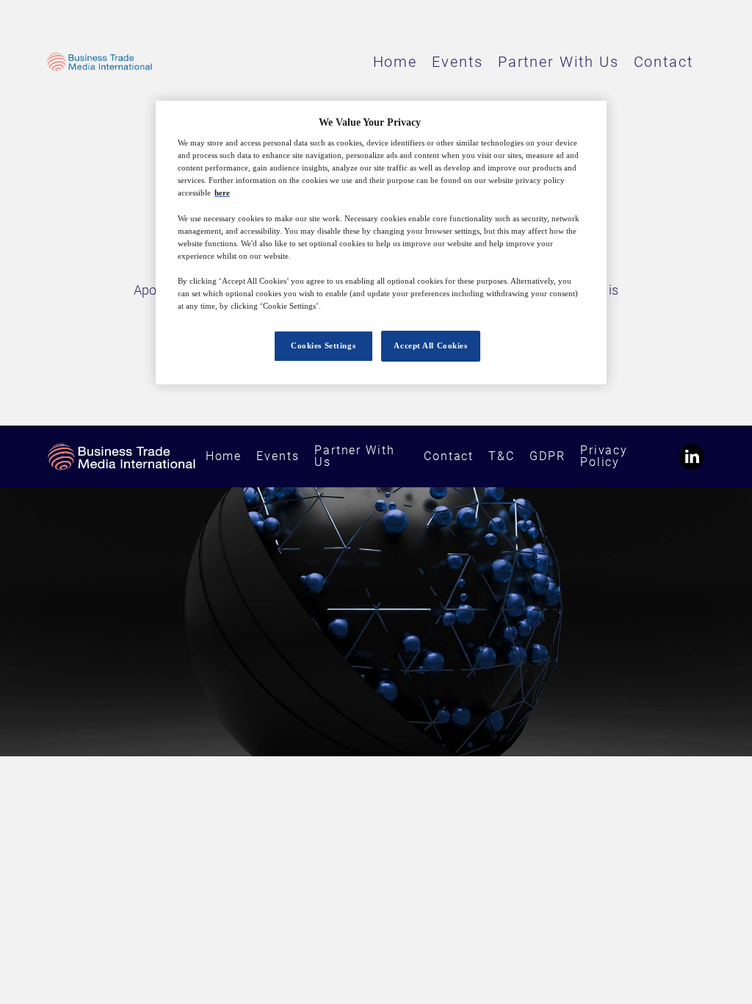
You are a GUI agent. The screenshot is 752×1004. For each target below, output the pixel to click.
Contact (663, 62)
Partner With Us (558, 62)
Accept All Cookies (430, 345)
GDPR (547, 456)
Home (395, 62)
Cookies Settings (323, 345)
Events (457, 62)
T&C (501, 456)
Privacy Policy (604, 456)
